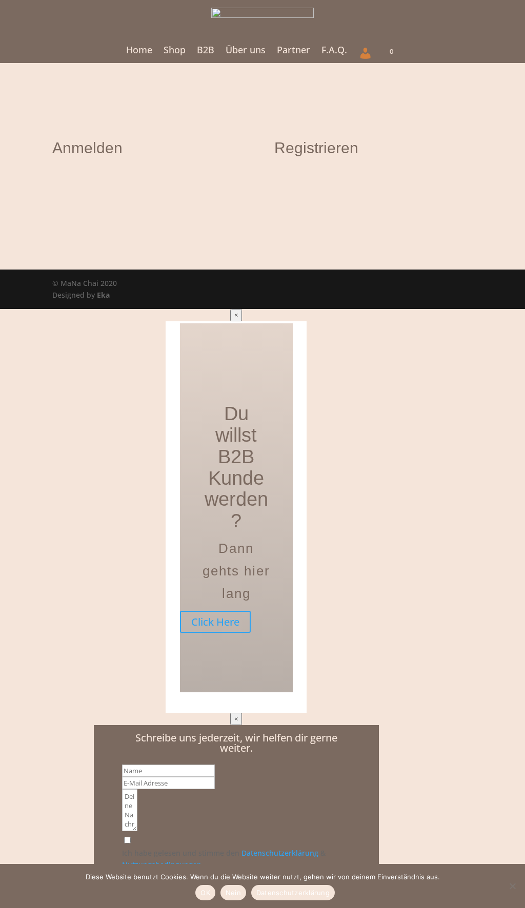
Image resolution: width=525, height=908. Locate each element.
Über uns (246, 51)
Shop (175, 51)
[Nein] (512, 886)
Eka (103, 295)
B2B (205, 51)
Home (139, 51)
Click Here (215, 622)
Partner (293, 51)
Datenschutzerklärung (279, 853)
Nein (233, 893)
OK (205, 893)
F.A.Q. (334, 51)
